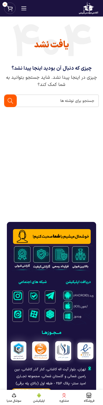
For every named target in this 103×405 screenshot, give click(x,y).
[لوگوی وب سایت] (88, 8)
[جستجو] (10, 100)
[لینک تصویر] (50, 295)
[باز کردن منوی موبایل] (23, 8)
